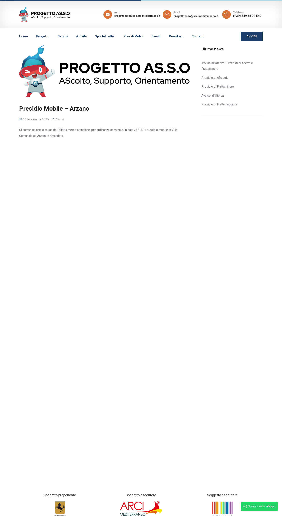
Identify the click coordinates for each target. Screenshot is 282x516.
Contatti (197, 36)
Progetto (42, 36)
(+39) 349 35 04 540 (247, 16)
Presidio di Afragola (214, 78)
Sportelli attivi (105, 36)
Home (23, 36)
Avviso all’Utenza (212, 95)
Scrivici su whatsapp (261, 506)
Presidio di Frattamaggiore (219, 104)
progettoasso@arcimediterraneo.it (196, 16)
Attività (81, 36)
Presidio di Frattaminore (217, 86)
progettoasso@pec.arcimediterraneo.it (137, 15)
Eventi (156, 36)
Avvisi (59, 119)
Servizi (63, 36)
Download (176, 36)
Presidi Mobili (133, 36)
